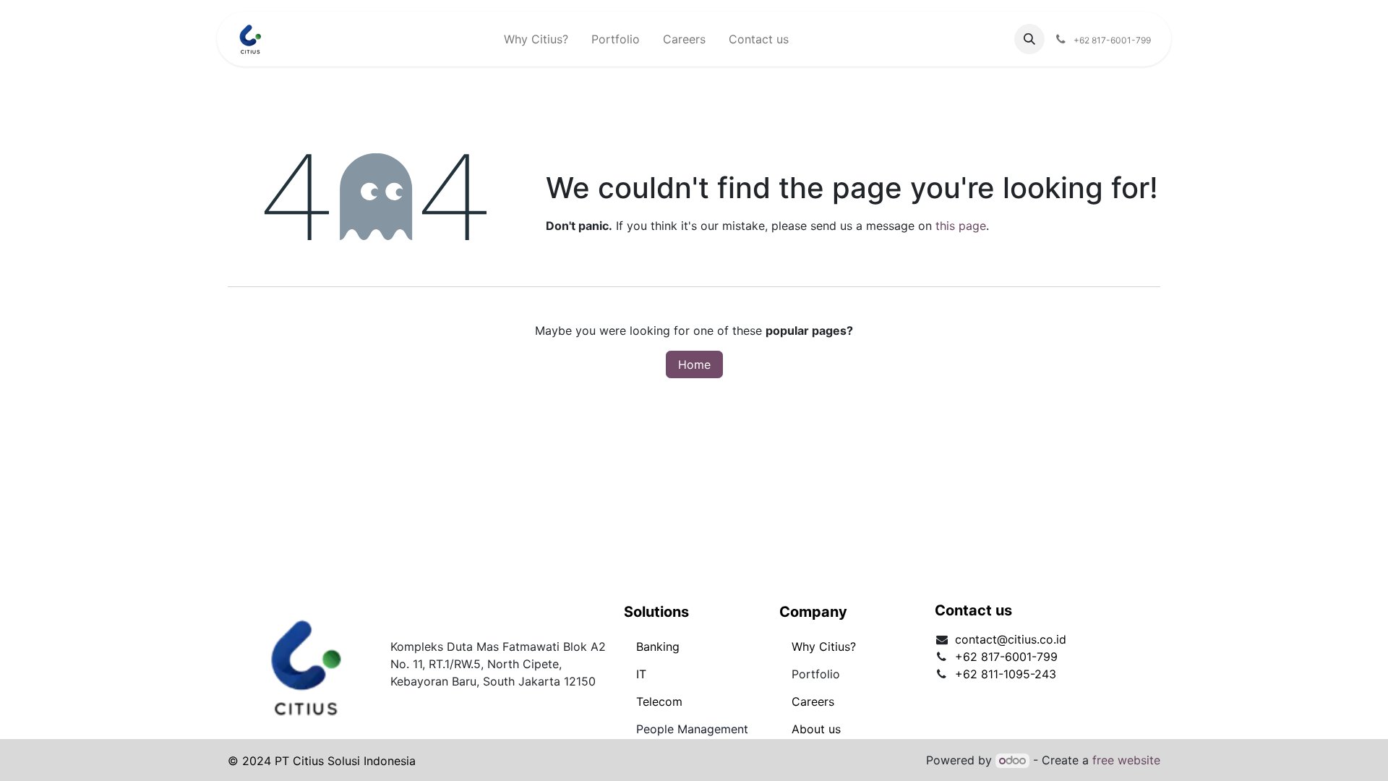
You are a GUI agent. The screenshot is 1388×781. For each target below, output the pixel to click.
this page (960, 225)
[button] (1029, 39)
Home (694, 364)
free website (1126, 760)
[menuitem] (536, 39)
